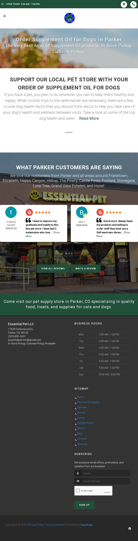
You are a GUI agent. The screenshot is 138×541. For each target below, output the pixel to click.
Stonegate (126, 180)
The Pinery (68, 180)
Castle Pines (89, 180)
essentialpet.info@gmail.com (24, 339)
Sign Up (84, 505)
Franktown (118, 175)
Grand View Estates (68, 186)
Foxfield (108, 180)
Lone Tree (41, 186)
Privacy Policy (36, 524)
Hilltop (52, 180)
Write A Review (85, 268)
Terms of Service (55, 524)
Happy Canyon (32, 180)
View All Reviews (53, 268)
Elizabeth (11, 180)
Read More (89, 118)
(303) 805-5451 (17, 336)
